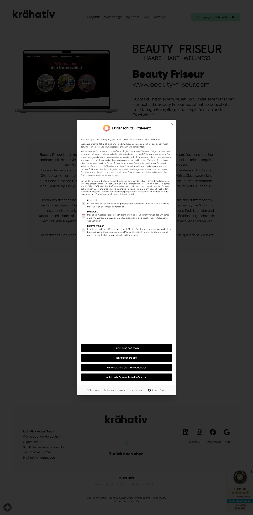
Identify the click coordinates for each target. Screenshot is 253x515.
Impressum (137, 390)
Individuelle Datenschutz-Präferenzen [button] (126, 377)
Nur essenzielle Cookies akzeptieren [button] (126, 367)
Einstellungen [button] (134, 169)
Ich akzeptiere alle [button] (126, 357)
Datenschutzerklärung (145, 163)
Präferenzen (93, 390)
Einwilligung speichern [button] (126, 348)
